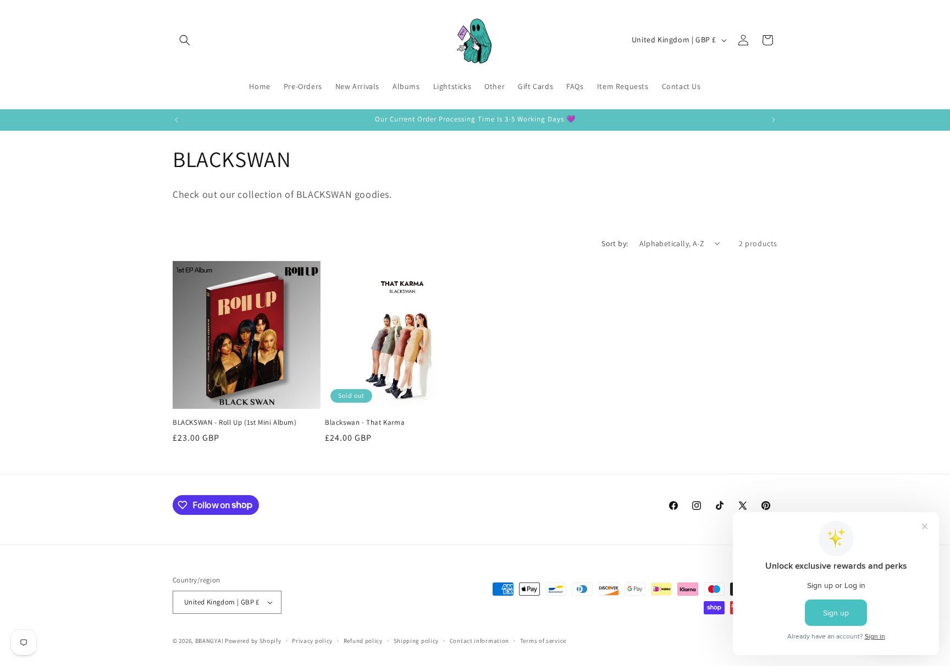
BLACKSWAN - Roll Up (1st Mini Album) (235, 422)
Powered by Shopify (253, 641)
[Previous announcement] (176, 119)
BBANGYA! (209, 641)
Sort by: (614, 243)
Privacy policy (312, 641)
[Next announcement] (773, 119)
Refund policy (363, 641)
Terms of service (543, 641)
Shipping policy (416, 641)
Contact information (479, 641)
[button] (185, 40)
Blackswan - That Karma (365, 422)
